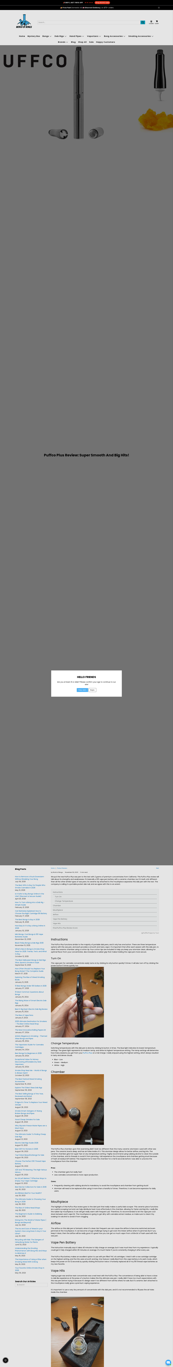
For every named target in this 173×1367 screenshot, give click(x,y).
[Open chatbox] (168, 1362)
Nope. (92, 690)
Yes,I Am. (82, 690)
